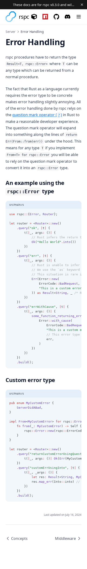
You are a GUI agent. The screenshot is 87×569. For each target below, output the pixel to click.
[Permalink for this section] (58, 191)
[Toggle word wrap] (67, 214)
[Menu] (78, 16)
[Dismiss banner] (81, 4)
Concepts (19, 538)
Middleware (65, 538)
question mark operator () (37, 114)
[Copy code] (75, 214)
